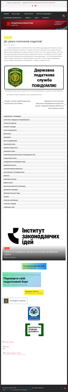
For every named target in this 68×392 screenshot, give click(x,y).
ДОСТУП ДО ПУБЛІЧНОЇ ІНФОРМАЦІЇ (15, 186)
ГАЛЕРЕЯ (6, 196)
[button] (20, 14)
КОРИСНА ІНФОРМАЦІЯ (11, 200)
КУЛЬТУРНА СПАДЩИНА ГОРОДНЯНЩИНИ (17, 120)
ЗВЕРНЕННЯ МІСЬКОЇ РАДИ (12, 193)
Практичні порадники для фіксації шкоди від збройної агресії (31, 253)
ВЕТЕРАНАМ (7, 134)
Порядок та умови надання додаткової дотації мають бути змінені (17, 102)
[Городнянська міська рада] (34, 21)
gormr (13, 45)
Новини (6, 14)
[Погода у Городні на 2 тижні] (12, 353)
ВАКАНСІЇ (6, 175)
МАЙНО (28, 18)
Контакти (45, 18)
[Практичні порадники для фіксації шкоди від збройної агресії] (34, 212)
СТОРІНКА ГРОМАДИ (10, 203)
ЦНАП (36, 18)
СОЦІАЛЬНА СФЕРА (9, 151)
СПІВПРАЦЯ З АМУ (9, 207)
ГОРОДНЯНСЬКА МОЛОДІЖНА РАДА (14, 161)
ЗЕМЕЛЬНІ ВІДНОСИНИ (11, 148)
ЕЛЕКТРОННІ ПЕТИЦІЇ (10, 179)
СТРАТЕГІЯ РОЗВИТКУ (10, 123)
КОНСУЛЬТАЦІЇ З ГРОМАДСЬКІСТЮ (14, 172)
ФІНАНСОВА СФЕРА (9, 144)
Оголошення (8, 37)
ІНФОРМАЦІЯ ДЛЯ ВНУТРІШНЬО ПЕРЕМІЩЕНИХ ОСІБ (19, 155)
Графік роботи (28, 14)
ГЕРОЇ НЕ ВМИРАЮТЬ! (10, 130)
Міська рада (15, 14)
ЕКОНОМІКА (7, 137)
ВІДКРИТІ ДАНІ (8, 182)
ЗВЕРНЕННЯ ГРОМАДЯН (11, 189)
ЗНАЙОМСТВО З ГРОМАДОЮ (12, 116)
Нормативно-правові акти (12, 18)
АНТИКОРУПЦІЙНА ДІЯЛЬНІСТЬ (13, 168)
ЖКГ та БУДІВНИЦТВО (10, 141)
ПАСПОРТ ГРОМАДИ (10, 127)
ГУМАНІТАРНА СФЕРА (10, 158)
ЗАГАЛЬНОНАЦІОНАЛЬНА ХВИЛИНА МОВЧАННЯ (41, 2)
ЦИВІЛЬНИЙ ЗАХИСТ (10, 165)
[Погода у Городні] (7, 342)
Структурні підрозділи (43, 14)
